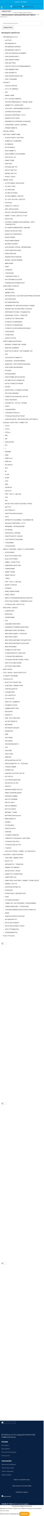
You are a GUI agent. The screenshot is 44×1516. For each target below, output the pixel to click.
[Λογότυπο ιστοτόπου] (16, 7)
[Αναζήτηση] (4, 7)
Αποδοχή (24, 1514)
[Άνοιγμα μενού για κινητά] (41, 7)
